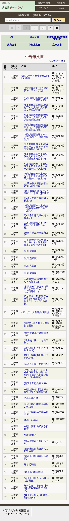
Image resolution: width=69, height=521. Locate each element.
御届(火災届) (30, 265)
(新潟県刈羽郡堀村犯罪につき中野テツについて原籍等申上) (36, 289)
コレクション (43, 8)
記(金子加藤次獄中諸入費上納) (36, 199)
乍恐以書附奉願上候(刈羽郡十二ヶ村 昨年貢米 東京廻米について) (36, 146)
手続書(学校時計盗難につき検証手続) (36, 280)
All (11, 36)
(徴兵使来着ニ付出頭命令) (36, 442)
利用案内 (61, 3)
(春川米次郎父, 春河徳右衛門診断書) (37, 496)
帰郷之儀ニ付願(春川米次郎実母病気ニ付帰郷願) (36, 488)
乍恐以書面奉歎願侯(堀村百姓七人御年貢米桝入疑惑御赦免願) (36, 117)
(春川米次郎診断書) (34, 472)
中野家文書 (34, 44)
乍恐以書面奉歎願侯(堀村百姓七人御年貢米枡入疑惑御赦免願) (36, 107)
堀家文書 (34, 36)
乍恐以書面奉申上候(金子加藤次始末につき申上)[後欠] (36, 208)
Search (60, 20)
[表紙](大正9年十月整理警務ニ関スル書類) (36, 89)
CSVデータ (56, 60)
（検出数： (37, 15)
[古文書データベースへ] (12, 9)
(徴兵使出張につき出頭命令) (36, 341)
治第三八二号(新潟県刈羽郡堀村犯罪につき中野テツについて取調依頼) (36, 300)
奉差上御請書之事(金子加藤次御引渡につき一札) (36, 225)
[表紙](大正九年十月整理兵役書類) (37, 324)
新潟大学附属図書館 (16, 512)
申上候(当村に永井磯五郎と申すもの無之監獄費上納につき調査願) (36, 242)
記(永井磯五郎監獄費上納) (36, 233)
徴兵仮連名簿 (31, 398)
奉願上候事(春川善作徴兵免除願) (36, 348)
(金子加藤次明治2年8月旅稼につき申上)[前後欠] (37, 191)
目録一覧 (61, 8)
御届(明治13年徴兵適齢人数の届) (36, 405)
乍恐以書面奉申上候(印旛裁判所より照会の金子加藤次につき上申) (36, 156)
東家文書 (12, 44)
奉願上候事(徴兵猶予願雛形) (36, 427)
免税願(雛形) (30, 435)
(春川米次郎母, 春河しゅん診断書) (37, 479)
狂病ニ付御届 (31, 420)
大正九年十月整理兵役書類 (35, 312)
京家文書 (57, 44)
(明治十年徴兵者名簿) (35, 383)
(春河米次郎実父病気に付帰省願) (36, 449)
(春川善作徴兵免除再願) (36, 363)
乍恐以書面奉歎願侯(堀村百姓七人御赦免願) (36, 98)
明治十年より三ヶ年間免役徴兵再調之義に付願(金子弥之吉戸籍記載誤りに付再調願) (36, 373)
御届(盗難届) (30, 251)
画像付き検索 (44, 3)
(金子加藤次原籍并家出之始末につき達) (36, 184)
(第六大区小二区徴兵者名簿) (36, 334)
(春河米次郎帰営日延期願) (36, 457)
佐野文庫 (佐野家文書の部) (57, 37)
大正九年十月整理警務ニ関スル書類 (35, 76)
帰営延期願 (30, 464)
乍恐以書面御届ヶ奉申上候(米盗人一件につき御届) (36, 137)
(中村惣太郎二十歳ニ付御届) (36, 412)
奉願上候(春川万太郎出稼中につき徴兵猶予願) (36, 390)
